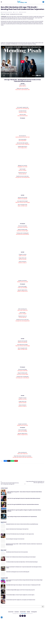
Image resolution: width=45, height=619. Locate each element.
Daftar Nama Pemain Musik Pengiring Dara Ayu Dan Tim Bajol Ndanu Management (10, 483)
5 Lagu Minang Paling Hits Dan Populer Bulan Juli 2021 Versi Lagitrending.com (35, 482)
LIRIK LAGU (22, 12)
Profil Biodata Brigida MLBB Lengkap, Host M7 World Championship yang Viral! (20, 589)
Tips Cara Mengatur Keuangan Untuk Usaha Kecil (15, 538)
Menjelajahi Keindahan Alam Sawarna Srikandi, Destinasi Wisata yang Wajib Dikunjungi (22, 524)
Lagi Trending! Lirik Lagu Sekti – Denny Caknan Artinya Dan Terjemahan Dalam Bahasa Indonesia (24, 492)
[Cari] (43, 606)
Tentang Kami (34, 611)
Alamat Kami (10, 611)
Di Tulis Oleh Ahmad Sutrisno (7, 12)
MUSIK (25, 12)
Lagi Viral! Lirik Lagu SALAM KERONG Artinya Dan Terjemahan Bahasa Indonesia (23, 504)
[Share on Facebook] (5, 461)
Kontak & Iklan (23, 611)
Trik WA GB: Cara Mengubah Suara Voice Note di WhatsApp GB (17, 571)
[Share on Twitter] (9, 461)
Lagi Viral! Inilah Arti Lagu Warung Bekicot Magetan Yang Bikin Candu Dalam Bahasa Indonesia (24, 510)
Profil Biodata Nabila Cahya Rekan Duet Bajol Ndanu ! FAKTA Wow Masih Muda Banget (22, 561)
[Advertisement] (22, 34)
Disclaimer (17, 611)
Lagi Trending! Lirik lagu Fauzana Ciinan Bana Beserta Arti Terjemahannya (22, 516)
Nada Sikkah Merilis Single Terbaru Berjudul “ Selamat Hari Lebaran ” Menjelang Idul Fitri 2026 (23, 584)
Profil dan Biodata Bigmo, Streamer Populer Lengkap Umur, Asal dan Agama (20, 594)
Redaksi (28, 611)
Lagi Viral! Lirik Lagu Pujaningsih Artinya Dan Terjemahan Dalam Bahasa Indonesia (23, 498)
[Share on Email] (16, 461)
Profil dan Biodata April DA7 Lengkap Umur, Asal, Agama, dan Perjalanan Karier (20, 599)
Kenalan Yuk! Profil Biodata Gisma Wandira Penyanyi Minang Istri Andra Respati (21, 556)
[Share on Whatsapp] (12, 461)
